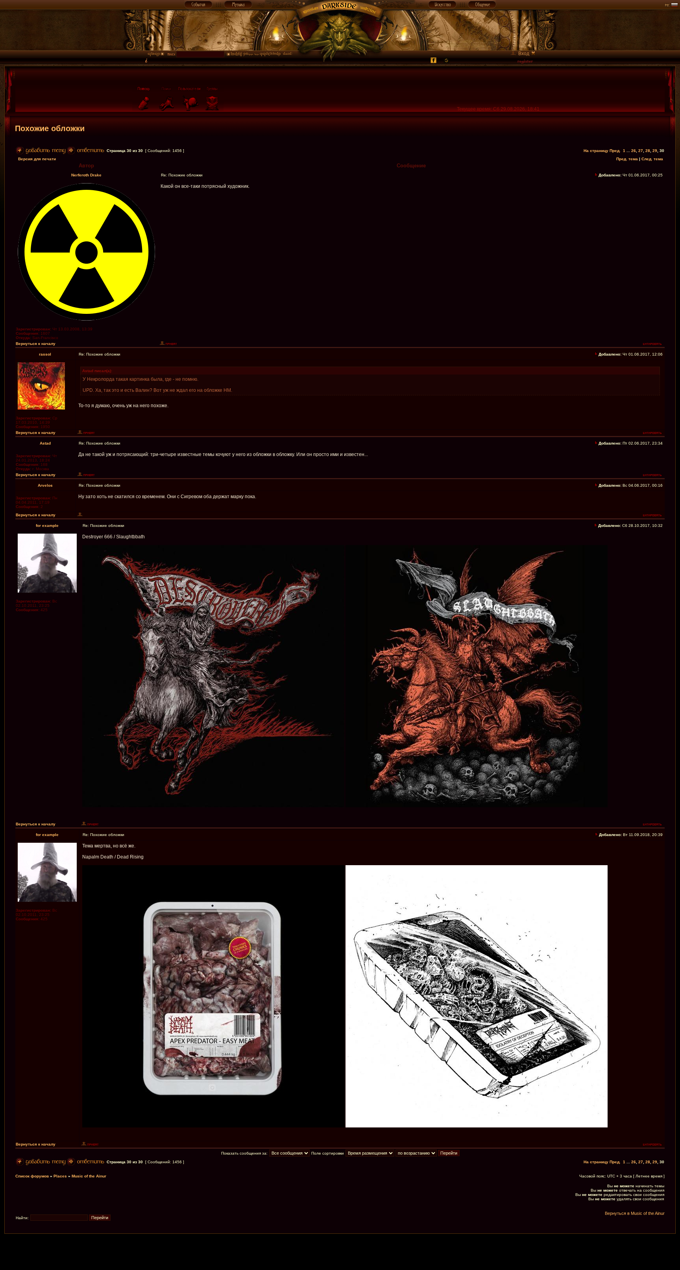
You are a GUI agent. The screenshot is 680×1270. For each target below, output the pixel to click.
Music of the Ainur (89, 1176)
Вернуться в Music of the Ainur (635, 1213)
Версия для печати (37, 159)
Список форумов (32, 1176)
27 (640, 150)
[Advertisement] (340, 1251)
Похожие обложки (50, 128)
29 (654, 150)
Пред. (615, 150)
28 (647, 150)
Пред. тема (627, 159)
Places (60, 1176)
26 (633, 150)
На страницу (596, 150)
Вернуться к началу (35, 343)
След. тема (652, 159)
